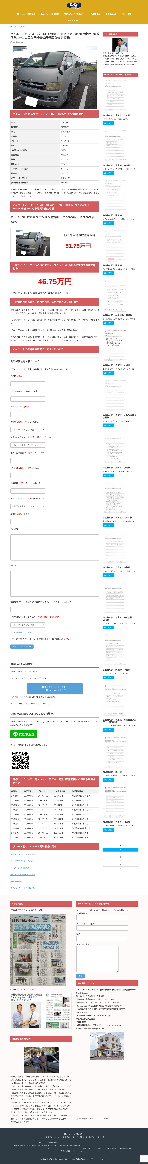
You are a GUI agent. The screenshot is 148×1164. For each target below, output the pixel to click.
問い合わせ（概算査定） (75, 14)
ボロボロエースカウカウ (63, 1159)
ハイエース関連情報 (51, 14)
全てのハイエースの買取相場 (22, 888)
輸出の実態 (18, 1146)
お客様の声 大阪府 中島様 (116, 670)
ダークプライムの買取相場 (21, 861)
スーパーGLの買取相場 (20, 868)
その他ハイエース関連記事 (70, 1146)
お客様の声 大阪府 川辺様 (116, 822)
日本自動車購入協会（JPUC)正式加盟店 (93, 1009)
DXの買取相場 (16, 881)
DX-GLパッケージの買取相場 (22, 875)
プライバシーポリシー (19, 632)
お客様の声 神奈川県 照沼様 (117, 315)
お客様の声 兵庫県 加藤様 (116, 567)
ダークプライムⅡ (47, 1137)
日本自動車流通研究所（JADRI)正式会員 (93, 1016)
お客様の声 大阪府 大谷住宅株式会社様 (119, 416)
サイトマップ (75, 20)
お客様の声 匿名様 (112, 215)
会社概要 (127, 14)
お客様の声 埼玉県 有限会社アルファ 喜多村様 (119, 721)
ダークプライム (64, 1137)
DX (104, 1137)
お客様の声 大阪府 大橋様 (116, 365)
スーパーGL (77, 1137)
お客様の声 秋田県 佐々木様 (117, 517)
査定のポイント (50, 1146)
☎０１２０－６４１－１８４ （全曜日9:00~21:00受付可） (55, 689)
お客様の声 (112, 14)
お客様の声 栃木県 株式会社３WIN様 (118, 618)
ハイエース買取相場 (27, 14)
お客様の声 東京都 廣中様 (116, 165)
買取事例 (96, 14)
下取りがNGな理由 (33, 1146)
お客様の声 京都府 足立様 (116, 115)
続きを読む (108, 123)
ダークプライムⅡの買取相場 (22, 854)
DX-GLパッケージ (93, 1137)
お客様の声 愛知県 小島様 (116, 467)
